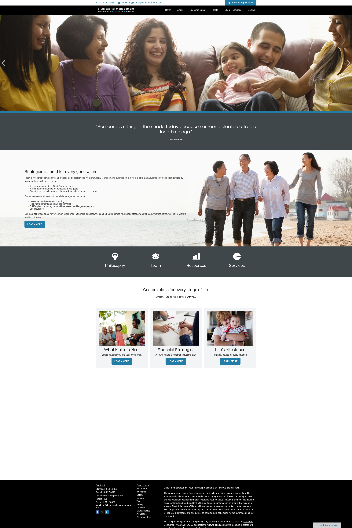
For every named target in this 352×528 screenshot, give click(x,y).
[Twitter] (204, 3)
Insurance (141, 498)
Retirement (142, 488)
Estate (140, 495)
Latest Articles (143, 511)
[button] (168, 10)
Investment (142, 492)
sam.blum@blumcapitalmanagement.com (142, 3)
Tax (138, 501)
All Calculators (144, 517)
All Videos (142, 514)
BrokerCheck (233, 488)
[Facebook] (219, 3)
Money (140, 504)
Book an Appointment (242, 3)
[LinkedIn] (211, 3)
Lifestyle (141, 507)
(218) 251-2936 (106, 3)
